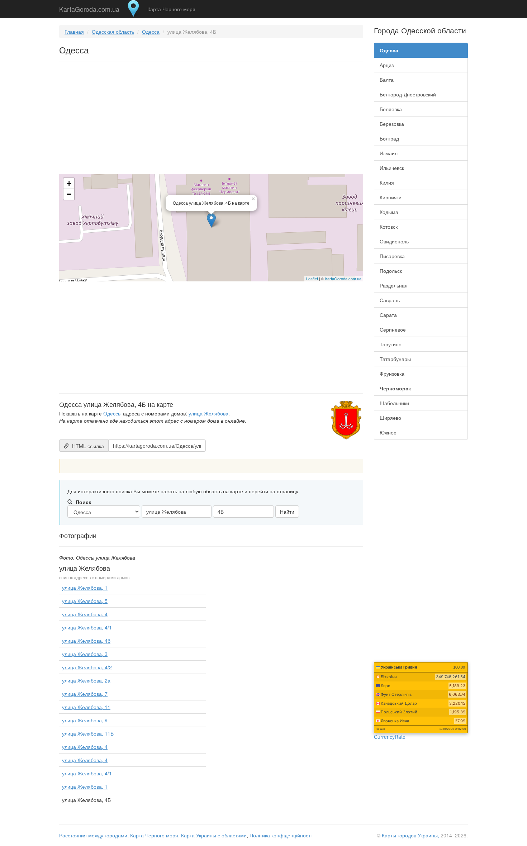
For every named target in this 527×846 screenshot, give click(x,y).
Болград (389, 138)
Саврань (390, 300)
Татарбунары (395, 358)
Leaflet (312, 278)
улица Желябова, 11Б (88, 733)
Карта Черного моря (171, 9)
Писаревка (392, 256)
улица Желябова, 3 (85, 653)
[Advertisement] (211, 119)
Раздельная (394, 285)
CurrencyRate (389, 736)
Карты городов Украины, (410, 835)
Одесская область (113, 31)
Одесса (151, 31)
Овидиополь (394, 241)
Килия (387, 182)
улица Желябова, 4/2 (87, 667)
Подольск (391, 270)
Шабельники (394, 403)
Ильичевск (392, 167)
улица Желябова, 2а (86, 680)
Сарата (388, 314)
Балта (387, 79)
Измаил (389, 153)
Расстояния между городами (93, 835)
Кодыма (389, 211)
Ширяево (390, 417)
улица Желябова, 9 (85, 720)
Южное (388, 432)
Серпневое (393, 329)
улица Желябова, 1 (85, 587)
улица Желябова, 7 (85, 693)
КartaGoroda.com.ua (343, 278)
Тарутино (391, 344)
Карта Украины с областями (214, 835)
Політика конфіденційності (281, 835)
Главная (74, 31)
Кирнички (391, 197)
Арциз (387, 64)
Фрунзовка (392, 373)
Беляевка (391, 109)
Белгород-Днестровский (408, 94)
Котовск (389, 226)
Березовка (392, 123)
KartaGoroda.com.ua (89, 7)
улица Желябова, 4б (86, 640)
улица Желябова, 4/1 (87, 627)
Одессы (112, 413)
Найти (287, 511)
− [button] (69, 194)
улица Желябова (208, 413)
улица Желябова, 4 (85, 614)
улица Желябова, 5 (85, 600)
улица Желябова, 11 (86, 706)
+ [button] (69, 183)
